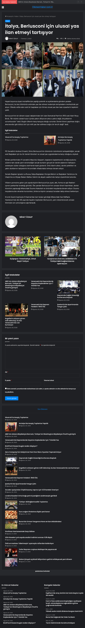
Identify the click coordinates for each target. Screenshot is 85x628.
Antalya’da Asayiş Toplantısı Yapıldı (33, 423)
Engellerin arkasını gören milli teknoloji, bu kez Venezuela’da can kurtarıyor (15, 321)
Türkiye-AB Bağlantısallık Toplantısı (33, 502)
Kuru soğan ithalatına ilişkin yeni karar (34, 512)
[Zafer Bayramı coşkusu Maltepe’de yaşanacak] (11, 552)
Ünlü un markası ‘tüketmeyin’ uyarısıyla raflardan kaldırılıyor (29, 543)
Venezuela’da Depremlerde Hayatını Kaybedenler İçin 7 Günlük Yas (42, 283)
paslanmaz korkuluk (42, 571)
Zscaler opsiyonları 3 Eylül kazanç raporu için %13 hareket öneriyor (32, 490)
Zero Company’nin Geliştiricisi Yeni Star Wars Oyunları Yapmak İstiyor (33, 452)
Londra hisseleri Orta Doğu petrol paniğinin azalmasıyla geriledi (31, 496)
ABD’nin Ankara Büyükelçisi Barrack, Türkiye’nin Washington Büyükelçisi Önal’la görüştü (48, 2)
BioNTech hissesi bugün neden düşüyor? (21, 446)
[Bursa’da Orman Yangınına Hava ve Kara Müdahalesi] (11, 524)
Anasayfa (9, 16)
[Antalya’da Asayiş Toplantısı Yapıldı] (50, 140)
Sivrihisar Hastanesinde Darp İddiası (20, 531)
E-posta (8, 380)
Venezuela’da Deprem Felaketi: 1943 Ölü (40, 305)
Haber (16, 16)
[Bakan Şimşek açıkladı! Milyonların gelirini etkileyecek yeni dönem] (11, 562)
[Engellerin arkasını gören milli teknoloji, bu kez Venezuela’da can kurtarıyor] (16, 310)
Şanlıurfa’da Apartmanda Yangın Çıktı (67, 305)
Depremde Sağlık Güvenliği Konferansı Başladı (68, 296)
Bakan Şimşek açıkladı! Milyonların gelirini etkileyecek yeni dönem (45, 559)
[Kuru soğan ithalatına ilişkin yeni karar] (11, 515)
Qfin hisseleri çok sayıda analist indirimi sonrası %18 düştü (28, 537)
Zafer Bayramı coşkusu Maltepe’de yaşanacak (38, 549)
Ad (6, 372)
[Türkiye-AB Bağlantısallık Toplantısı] (11, 505)
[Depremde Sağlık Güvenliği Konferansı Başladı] (68, 286)
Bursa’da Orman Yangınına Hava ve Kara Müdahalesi (40, 521)
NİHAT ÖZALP (13, 38)
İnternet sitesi (49, 380)
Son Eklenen (42, 409)
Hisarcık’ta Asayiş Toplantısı (16, 137)
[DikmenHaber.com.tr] (42, 7)
